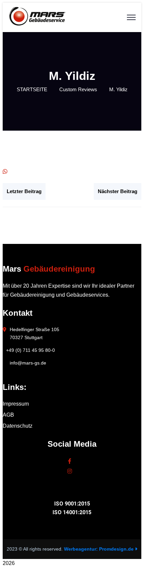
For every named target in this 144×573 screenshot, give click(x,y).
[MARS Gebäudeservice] (37, 24)
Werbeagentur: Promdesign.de (99, 549)
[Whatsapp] (5, 171)
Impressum (16, 404)
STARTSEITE (32, 89)
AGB (8, 415)
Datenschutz (17, 426)
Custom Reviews (78, 89)
